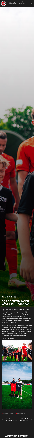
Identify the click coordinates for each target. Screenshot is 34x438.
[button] (31, 3)
